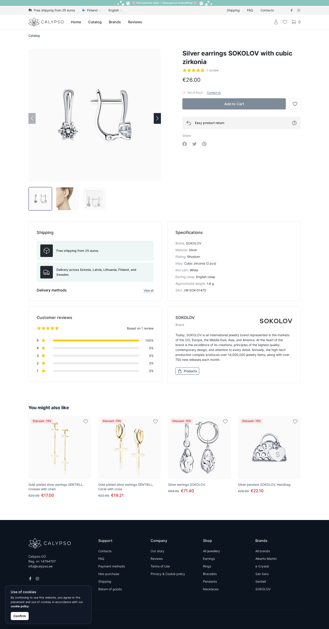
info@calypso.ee (40, 566)
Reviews (135, 22)
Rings (207, 566)
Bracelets (210, 574)
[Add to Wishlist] (85, 421)
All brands (262, 551)
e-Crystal (262, 566)
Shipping (233, 10)
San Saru (262, 574)
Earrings (209, 559)
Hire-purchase (108, 574)
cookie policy (20, 606)
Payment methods (111, 566)
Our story (157, 551)
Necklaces (210, 589)
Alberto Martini (266, 559)
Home (76, 22)
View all (149, 290)
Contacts (267, 10)
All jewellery (211, 551)
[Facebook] (291, 10)
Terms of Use (160, 566)
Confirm (19, 616)
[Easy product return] (294, 123)
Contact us (214, 92)
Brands (115, 22)
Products (190, 371)
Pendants (210, 581)
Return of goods (110, 589)
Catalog (95, 22)
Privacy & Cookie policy (168, 574)
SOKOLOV (263, 589)
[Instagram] (298, 10)
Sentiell (260, 581)
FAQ (250, 10)
